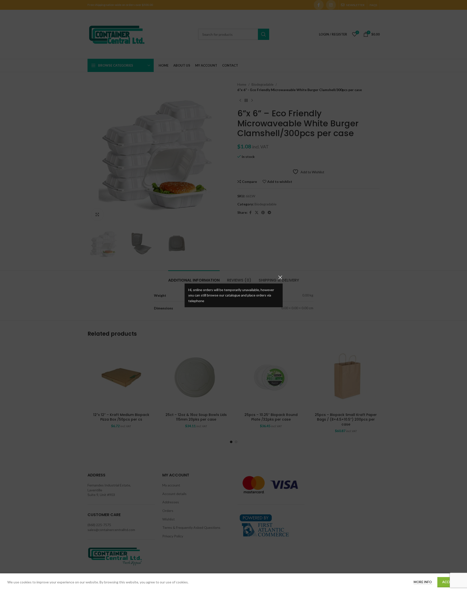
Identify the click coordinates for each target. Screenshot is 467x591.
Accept (448, 582)
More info (423, 582)
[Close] (280, 277)
